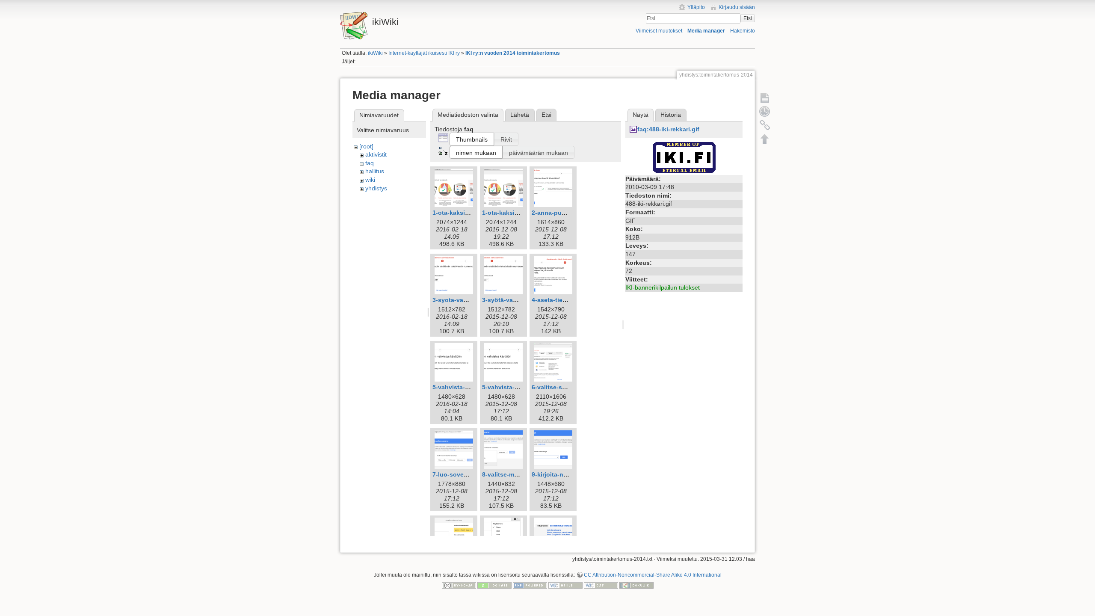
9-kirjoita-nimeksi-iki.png (568, 474)
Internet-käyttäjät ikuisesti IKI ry (424, 53)
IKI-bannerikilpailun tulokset (662, 287)
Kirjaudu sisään (737, 7)
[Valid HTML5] (565, 585)
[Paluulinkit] (765, 125)
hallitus (374, 171)
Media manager (706, 31)
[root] (366, 146)
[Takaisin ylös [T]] (765, 138)
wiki (370, 179)
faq (369, 163)
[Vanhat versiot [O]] (765, 111)
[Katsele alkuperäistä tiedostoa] (684, 156)
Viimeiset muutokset (659, 31)
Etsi (747, 18)
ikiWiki (375, 53)
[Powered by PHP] (530, 585)
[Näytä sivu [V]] (765, 97)
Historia (670, 114)
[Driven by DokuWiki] (636, 585)
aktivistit (376, 154)
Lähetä (519, 114)
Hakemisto (742, 31)
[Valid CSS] (601, 585)
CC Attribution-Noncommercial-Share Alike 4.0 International (653, 575)
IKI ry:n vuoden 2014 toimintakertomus (512, 53)
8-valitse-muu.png (508, 474)
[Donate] (494, 585)
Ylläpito (696, 7)
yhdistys (376, 188)
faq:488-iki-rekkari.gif (668, 129)
